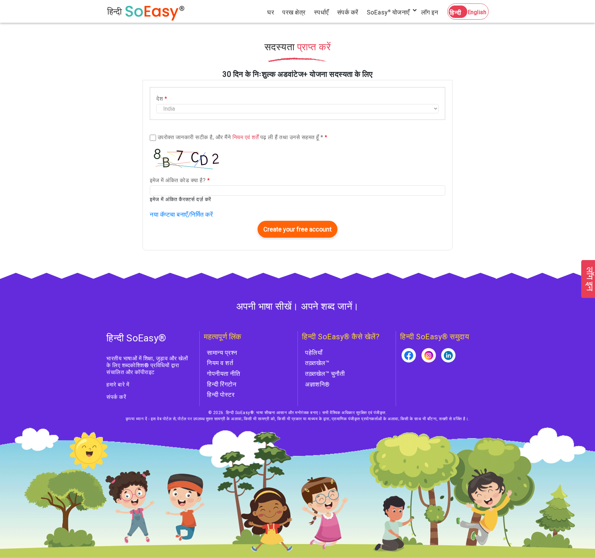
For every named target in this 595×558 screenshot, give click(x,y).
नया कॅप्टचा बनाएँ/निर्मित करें (181, 214)
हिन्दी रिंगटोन (221, 384)
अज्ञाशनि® (317, 384)
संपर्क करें (347, 12)
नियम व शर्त (220, 362)
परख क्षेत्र (294, 12)
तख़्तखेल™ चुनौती (325, 373)
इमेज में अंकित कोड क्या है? (180, 180)
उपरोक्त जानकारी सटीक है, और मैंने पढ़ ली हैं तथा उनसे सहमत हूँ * (242, 137)
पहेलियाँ (313, 352)
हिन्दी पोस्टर (220, 394)
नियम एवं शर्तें (245, 137)
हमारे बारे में (117, 384)
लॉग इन (429, 12)
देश (161, 98)
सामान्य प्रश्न (222, 352)
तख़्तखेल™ (317, 362)
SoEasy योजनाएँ (388, 12)
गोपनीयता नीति (223, 373)
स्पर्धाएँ (321, 12)
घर (270, 12)
